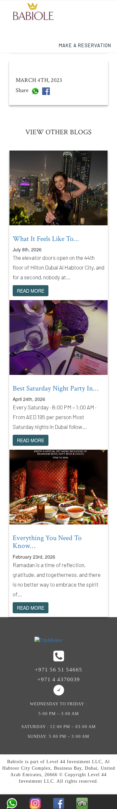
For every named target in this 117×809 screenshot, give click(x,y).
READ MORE (30, 290)
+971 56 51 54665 (58, 670)
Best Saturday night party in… (55, 388)
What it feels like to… (46, 239)
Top (111, 780)
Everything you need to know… (47, 541)
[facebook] (46, 90)
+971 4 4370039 (58, 679)
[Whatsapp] (35, 90)
